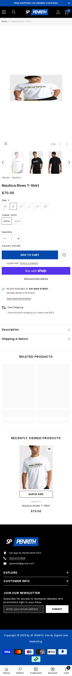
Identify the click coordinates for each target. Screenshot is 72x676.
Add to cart (29, 255)
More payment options (36, 278)
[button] (60, 144)
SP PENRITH (37, 635)
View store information (19, 298)
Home (4, 21)
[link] (18, 416)
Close (69, 3)
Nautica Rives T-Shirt (36, 505)
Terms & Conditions (29, 263)
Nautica (16, 177)
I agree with (12, 263)
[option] (36, 88)
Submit (57, 609)
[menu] (4, 12)
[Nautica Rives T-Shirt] (36, 467)
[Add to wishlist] (64, 255)
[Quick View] (49, 449)
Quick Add (36, 494)
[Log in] (58, 12)
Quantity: (7, 232)
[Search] (14, 12)
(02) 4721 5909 (17, 558)
